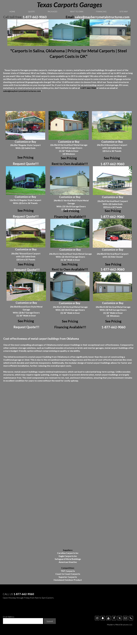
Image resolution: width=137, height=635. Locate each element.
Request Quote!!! (26, 164)
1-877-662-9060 (35, 17)
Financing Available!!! (70, 217)
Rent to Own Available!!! (70, 164)
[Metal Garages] (69, 32)
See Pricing (69, 158)
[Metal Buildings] (110, 32)
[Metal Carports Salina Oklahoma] (28, 32)
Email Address (8, 617)
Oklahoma (52, 73)
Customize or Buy (25, 141)
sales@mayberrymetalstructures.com (102, 17)
